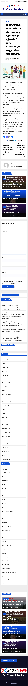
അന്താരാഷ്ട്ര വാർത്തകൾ (9, 572)
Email (4, 265)
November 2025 (6, 394)
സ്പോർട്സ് (5, 583)
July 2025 (5, 409)
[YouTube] (7, 1)
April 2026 (5, 375)
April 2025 (5, 421)
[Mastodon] (7, 137)
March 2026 (5, 379)
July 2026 (5, 363)
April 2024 (5, 447)
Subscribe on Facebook (10, 294)
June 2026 (5, 367)
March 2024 (5, 451)
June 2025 (5, 413)
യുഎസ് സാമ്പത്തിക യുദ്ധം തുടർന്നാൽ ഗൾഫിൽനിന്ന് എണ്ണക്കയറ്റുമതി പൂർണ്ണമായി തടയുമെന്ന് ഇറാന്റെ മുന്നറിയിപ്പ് (13, 323)
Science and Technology (8, 545)
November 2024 (6, 440)
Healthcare (5, 507)
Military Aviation (6, 526)
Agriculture (5, 469)
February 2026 (6, 382)
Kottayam (5, 518)
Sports (4, 553)
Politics (4, 538)
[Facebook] (2, 1)
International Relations (8, 515)
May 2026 (4, 371)
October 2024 (6, 444)
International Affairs (7, 511)
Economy (4, 484)
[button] (23, 14)
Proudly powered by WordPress (10, 682)
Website (4, 272)
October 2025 (6, 398)
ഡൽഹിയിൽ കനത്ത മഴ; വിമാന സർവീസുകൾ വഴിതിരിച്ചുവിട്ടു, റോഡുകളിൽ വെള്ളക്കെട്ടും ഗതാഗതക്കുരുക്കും (13, 307)
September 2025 (6, 401)
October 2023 (6, 459)
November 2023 (6, 455)
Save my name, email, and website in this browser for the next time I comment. (12, 282)
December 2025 (6, 390)
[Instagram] (4, 1)
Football (4, 496)
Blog (3, 476)
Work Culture (6, 560)
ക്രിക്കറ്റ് (4, 576)
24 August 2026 (8, 607)
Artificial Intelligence (7, 473)
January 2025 (6, 432)
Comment (5, 231)
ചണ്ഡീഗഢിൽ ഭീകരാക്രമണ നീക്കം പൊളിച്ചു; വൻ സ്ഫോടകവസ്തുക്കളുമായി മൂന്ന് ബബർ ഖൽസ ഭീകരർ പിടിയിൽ (14, 331)
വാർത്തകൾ (5, 580)
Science (4, 541)
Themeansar (14, 683)
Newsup (22, 682)
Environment (5, 492)
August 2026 (5, 359)
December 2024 (6, 436)
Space (4, 549)
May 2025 (4, 417)
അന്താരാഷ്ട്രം (6, 568)
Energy (4, 488)
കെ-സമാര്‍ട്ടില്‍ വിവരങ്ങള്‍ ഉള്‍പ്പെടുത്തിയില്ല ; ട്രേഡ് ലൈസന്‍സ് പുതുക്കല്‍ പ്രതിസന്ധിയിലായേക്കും (8, 149)
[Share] (12, 137)
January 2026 (6, 386)
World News (5, 564)
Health (4, 503)
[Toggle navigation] (13, 14)
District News (5, 480)
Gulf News (5, 499)
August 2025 (5, 405)
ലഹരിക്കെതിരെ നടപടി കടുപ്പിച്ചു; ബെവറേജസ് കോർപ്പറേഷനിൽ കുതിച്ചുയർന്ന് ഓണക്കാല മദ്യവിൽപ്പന (12, 338)
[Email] (9, 137)
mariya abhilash (15, 58)
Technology (5, 557)
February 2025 (6, 428)
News (7, 21)
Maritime (4, 522)
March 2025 (5, 424)
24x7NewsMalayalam (13, 9)
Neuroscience (6, 530)
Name (4, 257)
